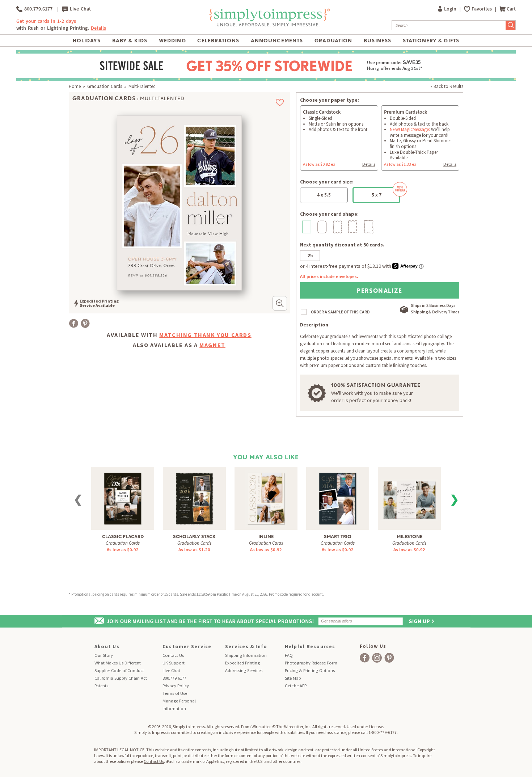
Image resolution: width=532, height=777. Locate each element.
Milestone (409, 536)
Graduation (333, 40)
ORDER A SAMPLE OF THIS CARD (340, 311)
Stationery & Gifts (431, 40)
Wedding (172, 40)
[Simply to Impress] (268, 25)
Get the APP (296, 685)
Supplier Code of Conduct (119, 670)
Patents (101, 685)
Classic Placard (123, 536)
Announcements (277, 40)
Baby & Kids (129, 40)
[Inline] (266, 498)
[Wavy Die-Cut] (352, 226)
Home (75, 86)
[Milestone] (409, 495)
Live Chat (79, 9)
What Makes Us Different (117, 663)
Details (368, 164)
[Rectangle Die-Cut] (305, 226)
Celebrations (218, 40)
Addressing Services (243, 670)
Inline (266, 536)
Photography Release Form (311, 663)
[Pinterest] (85, 323)
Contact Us (173, 655)
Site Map (293, 678)
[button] (280, 303)
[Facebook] (73, 323)
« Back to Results (446, 86)
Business (377, 40)
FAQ (289, 655)
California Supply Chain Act (120, 678)
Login (450, 9)
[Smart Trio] (338, 498)
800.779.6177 (37, 9)
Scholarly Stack (194, 536)
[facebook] (365, 658)
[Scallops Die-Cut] (336, 226)
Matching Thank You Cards (205, 334)
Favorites (482, 9)
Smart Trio (337, 536)
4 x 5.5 (324, 195)
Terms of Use (174, 693)
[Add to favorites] (279, 102)
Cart (511, 9)
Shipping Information (246, 655)
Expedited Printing (242, 663)
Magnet (212, 345)
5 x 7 (376, 195)
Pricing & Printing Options (310, 670)
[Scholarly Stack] (194, 498)
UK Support (173, 663)
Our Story (103, 655)
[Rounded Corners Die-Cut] (321, 226)
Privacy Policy (175, 685)
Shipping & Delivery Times (435, 311)
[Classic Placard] (123, 498)
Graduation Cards (104, 86)
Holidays (87, 40)
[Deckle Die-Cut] (367, 226)
